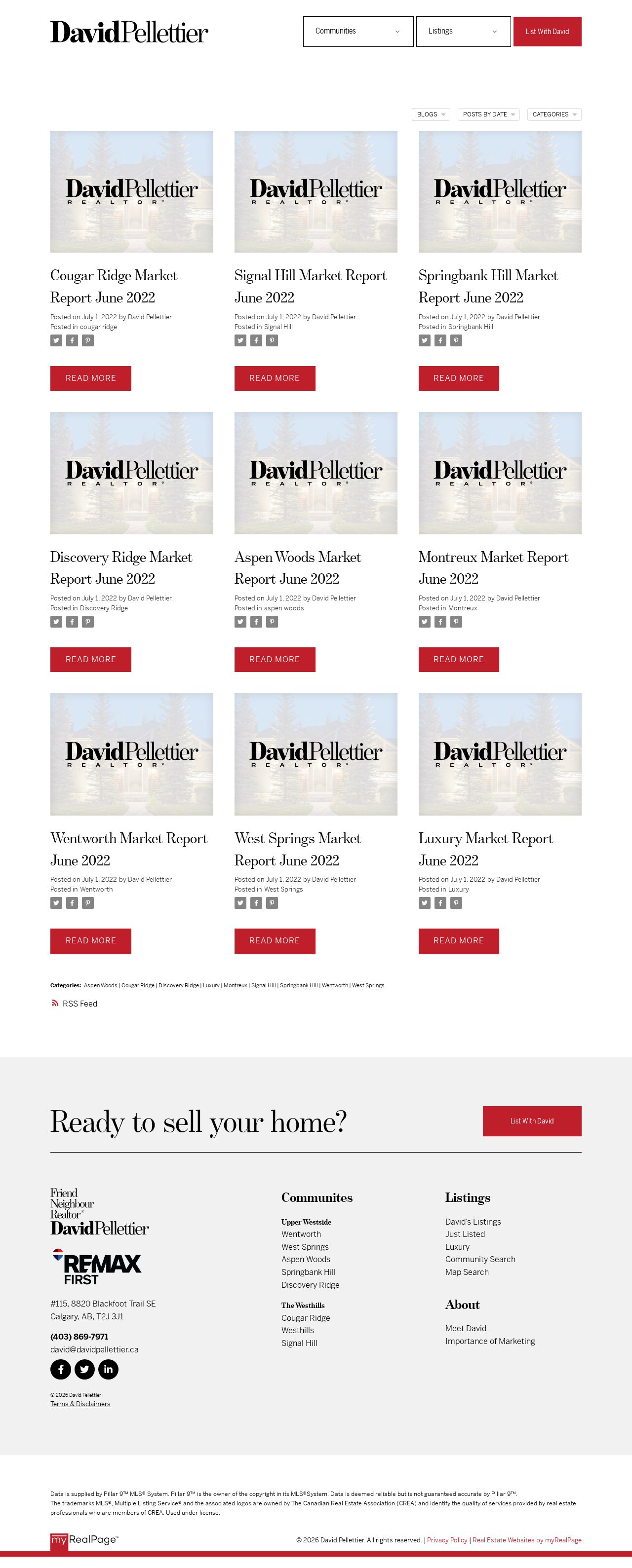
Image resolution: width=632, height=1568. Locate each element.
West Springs (283, 889)
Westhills (297, 1330)
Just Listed (465, 1234)
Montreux (462, 608)
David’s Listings (473, 1222)
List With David (547, 32)
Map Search (467, 1272)
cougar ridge (98, 327)
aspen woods (284, 608)
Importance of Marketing (490, 1341)
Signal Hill (278, 327)
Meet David (465, 1328)
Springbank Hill (470, 327)
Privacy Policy (447, 1540)
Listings (441, 31)
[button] (548, 32)
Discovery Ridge (104, 608)
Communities (336, 31)
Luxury (458, 889)
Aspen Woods (101, 985)
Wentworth (96, 889)
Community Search (480, 1259)
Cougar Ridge (138, 985)
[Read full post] (131, 197)
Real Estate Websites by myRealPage (527, 1540)
